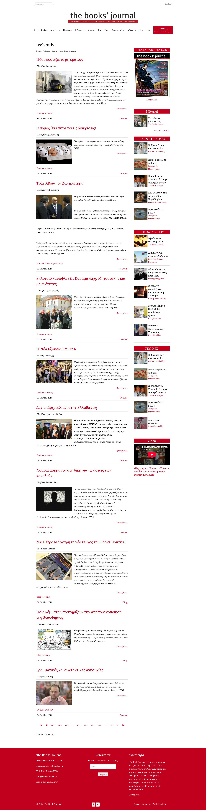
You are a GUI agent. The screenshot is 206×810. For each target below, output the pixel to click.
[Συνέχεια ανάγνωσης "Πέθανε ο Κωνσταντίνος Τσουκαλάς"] (141, 330)
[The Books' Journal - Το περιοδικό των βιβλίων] (103, 16)
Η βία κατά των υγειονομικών (156, 146)
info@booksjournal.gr (46, 776)
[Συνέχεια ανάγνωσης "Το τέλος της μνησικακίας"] (141, 120)
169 (67, 725)
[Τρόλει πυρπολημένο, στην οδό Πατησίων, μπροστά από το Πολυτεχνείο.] (54, 81)
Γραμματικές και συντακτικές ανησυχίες (69, 669)
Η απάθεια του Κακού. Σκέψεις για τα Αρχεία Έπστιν (158, 179)
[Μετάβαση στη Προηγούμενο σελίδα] (46, 725)
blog (39, 597)
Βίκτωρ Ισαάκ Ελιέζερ (157, 299)
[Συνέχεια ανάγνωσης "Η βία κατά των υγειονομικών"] (141, 148)
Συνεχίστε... (122, 108)
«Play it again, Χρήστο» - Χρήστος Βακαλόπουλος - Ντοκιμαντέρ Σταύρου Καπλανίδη (151, 471)
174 (99, 725)
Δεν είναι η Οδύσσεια (154, 421)
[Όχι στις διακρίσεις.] (54, 151)
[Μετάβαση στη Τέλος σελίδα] (123, 725)
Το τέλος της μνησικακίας (155, 119)
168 (60, 725)
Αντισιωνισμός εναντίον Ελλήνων (158, 254)
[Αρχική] (36, 30)
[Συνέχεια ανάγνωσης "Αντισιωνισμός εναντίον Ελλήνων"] (141, 257)
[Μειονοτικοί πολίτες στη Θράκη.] (54, 312)
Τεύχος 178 (151, 99)
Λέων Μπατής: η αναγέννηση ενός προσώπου (157, 272)
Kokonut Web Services (155, 804)
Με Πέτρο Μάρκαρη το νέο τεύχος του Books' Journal (81, 541)
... (72, 725)
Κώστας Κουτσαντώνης (157, 202)
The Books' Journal (155, 124)
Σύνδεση (168, 4)
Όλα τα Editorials (161, 130)
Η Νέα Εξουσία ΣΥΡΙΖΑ (56, 348)
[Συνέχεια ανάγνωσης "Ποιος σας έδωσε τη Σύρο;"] (141, 164)
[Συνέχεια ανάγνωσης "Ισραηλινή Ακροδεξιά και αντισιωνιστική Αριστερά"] (141, 292)
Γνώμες (40, 113)
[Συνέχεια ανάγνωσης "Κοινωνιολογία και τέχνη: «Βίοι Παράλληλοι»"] (141, 197)
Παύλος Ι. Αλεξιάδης (156, 151)
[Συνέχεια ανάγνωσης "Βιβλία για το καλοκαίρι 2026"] (141, 241)
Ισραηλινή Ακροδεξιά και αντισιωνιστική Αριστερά (156, 290)
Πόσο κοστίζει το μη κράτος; (59, 59)
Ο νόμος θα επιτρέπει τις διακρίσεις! (66, 127)
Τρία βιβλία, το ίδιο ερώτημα (60, 183)
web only (49, 113)
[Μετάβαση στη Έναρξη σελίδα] (41, 725)
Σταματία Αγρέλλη (155, 426)
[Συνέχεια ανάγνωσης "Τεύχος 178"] (152, 75)
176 (111, 725)
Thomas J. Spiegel (155, 186)
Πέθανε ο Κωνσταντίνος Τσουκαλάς (156, 329)
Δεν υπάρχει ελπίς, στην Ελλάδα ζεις (66, 407)
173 (92, 725)
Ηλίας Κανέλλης (154, 318)
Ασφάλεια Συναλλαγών (47, 782)
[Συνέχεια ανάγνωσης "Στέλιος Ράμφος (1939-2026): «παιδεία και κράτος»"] (141, 311)
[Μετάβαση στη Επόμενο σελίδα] (118, 725)
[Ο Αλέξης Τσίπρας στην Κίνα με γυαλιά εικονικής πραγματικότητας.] (54, 428)
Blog (125, 602)
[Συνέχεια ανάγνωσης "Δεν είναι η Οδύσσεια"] (141, 423)
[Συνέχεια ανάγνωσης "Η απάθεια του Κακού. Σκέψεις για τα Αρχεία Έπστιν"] (141, 180)
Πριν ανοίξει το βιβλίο (156, 211)
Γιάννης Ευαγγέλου (156, 279)
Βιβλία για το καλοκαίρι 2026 (155, 239)
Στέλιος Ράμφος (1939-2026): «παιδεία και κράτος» (156, 310)
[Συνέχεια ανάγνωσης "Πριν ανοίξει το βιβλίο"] (141, 213)
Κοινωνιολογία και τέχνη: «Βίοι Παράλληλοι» (157, 196)
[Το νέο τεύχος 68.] (54, 566)
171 (78, 725)
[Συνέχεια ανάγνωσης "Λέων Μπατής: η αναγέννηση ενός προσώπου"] (141, 273)
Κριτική (40, 263)
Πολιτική (49, 263)
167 (53, 725)
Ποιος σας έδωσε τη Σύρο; (157, 161)
